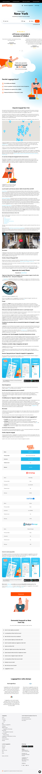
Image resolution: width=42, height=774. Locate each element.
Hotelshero (4, 726)
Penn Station (35, 153)
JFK (5, 217)
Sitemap (3, 740)
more (40, 43)
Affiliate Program (5, 727)
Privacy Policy (4, 737)
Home (3, 717)
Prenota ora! (21, 594)
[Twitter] (23, 765)
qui (24, 299)
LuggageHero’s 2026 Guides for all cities (9, 736)
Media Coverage (6, 734)
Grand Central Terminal (18, 153)
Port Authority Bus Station (6, 205)
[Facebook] (22, 765)
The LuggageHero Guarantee (8, 731)
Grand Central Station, (6, 198)
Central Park (6, 222)
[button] (23, 130)
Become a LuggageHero (28, 5)
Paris (3, 751)
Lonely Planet (23, 272)
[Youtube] (26, 765)
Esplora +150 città (5, 755)
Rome (3, 753)
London (3, 748)
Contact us (24, 763)
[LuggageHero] (7, 6)
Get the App (37, 5)
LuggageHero (5, 278)
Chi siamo (3, 719)
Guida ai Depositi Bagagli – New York (27, 261)
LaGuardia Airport (7, 218)
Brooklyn (5, 223)
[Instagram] (25, 765)
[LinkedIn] (28, 765)
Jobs (4, 721)
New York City (4, 750)
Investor (4, 720)
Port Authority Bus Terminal (28, 153)
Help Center (4, 730)
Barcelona (3, 745)
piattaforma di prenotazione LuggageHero (17, 228)
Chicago (3, 747)
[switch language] (22, 5)
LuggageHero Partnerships (7, 729)
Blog (3, 723)
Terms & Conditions (5, 739)
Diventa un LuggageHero (6, 724)
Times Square (4, 154)
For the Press (4, 733)
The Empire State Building (9, 221)
